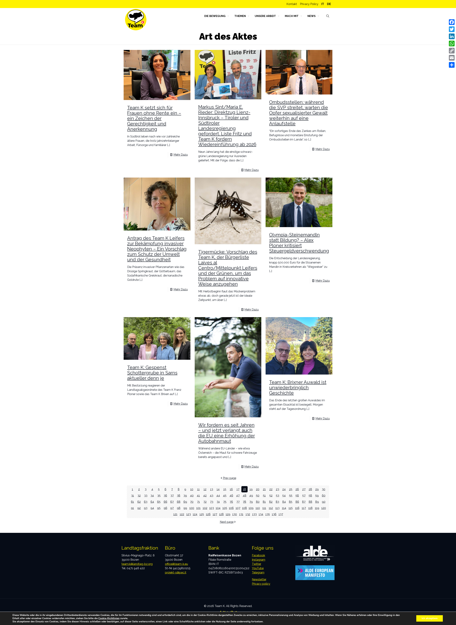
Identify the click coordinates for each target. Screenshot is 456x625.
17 (238, 489)
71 (198, 501)
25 (290, 489)
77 (238, 501)
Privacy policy (261, 583)
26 (297, 489)
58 (310, 495)
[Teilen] (451, 64)
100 (191, 508)
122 (182, 514)
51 (264, 495)
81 (264, 501)
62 (139, 501)
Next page (227, 522)
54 (284, 495)
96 (165, 508)
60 (323, 495)
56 (297, 495)
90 (323, 501)
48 (244, 495)
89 (317, 501)
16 (231, 489)
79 (251, 501)
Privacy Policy (309, 4)
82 (271, 501)
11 (198, 489)
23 (277, 489)
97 (172, 508)
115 (291, 508)
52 (271, 495)
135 (267, 514)
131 (241, 514)
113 (277, 508)
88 (310, 501)
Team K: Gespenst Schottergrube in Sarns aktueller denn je (152, 373)
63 (145, 501)
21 (264, 489)
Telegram (258, 572)
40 (192, 495)
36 (165, 495)
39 (185, 495)
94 (152, 508)
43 (211, 495)
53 (277, 495)
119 (317, 508)
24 (284, 489)
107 (238, 508)
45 (224, 495)
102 (205, 508)
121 (175, 514)
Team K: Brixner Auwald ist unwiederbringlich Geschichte (297, 388)
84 (284, 501)
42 (205, 495)
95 (158, 508)
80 (258, 501)
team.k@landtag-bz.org (137, 564)
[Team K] (135, 19)
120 (323, 508)
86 (297, 501)
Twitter (256, 564)
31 (132, 495)
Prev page (229, 478)
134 (261, 514)
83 (277, 501)
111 (264, 508)
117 (304, 508)
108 (244, 508)
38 (178, 495)
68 (178, 501)
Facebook (258, 555)
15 (224, 489)
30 (323, 489)
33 (145, 495)
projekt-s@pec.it (175, 572)
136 (274, 514)
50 (257, 495)
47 (238, 495)
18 (244, 489)
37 (172, 495)
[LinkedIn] (451, 36)
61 (132, 501)
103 (211, 508)
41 (198, 495)
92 (139, 508)
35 (158, 495)
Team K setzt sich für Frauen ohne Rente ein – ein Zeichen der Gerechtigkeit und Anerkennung (154, 118)
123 (188, 514)
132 (248, 514)
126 (208, 514)
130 (234, 514)
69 (185, 501)
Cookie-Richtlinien (109, 618)
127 (215, 514)
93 (145, 508)
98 (178, 508)
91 (132, 508)
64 (152, 501)
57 (303, 495)
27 (303, 489)
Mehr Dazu (180, 154)
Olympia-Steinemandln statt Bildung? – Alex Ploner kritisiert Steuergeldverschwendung (299, 242)
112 (271, 508)
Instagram (258, 559)
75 (224, 501)
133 (254, 514)
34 (152, 495)
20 (257, 489)
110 (258, 508)
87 (303, 501)
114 (284, 508)
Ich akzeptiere (429, 618)
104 (218, 508)
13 (211, 489)
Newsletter (259, 579)
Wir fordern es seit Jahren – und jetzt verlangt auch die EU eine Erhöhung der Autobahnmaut (226, 433)
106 (231, 508)
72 (205, 501)
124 (195, 514)
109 (251, 508)
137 (281, 514)
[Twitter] (451, 29)
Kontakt (291, 4)
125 (202, 514)
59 (317, 495)
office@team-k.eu (176, 564)
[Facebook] (451, 22)
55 (290, 495)
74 (218, 501)
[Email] (451, 57)
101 (198, 508)
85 (290, 501)
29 (317, 489)
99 (185, 508)
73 (211, 501)
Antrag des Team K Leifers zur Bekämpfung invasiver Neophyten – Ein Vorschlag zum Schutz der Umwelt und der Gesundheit (156, 248)
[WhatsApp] (451, 43)
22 (271, 489)
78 (244, 501)
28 (310, 489)
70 (191, 501)
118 (310, 508)
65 (158, 501)
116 (297, 508)
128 (221, 514)
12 (205, 489)
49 (251, 495)
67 (172, 501)
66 (165, 501)
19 (251, 489)
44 (218, 495)
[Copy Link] (451, 50)
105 (224, 508)
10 (191, 489)
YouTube (258, 568)
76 (231, 501)
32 (139, 495)
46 (231, 495)
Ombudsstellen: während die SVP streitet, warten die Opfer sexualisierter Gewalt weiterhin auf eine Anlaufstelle (298, 112)
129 (228, 514)
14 (218, 489)
